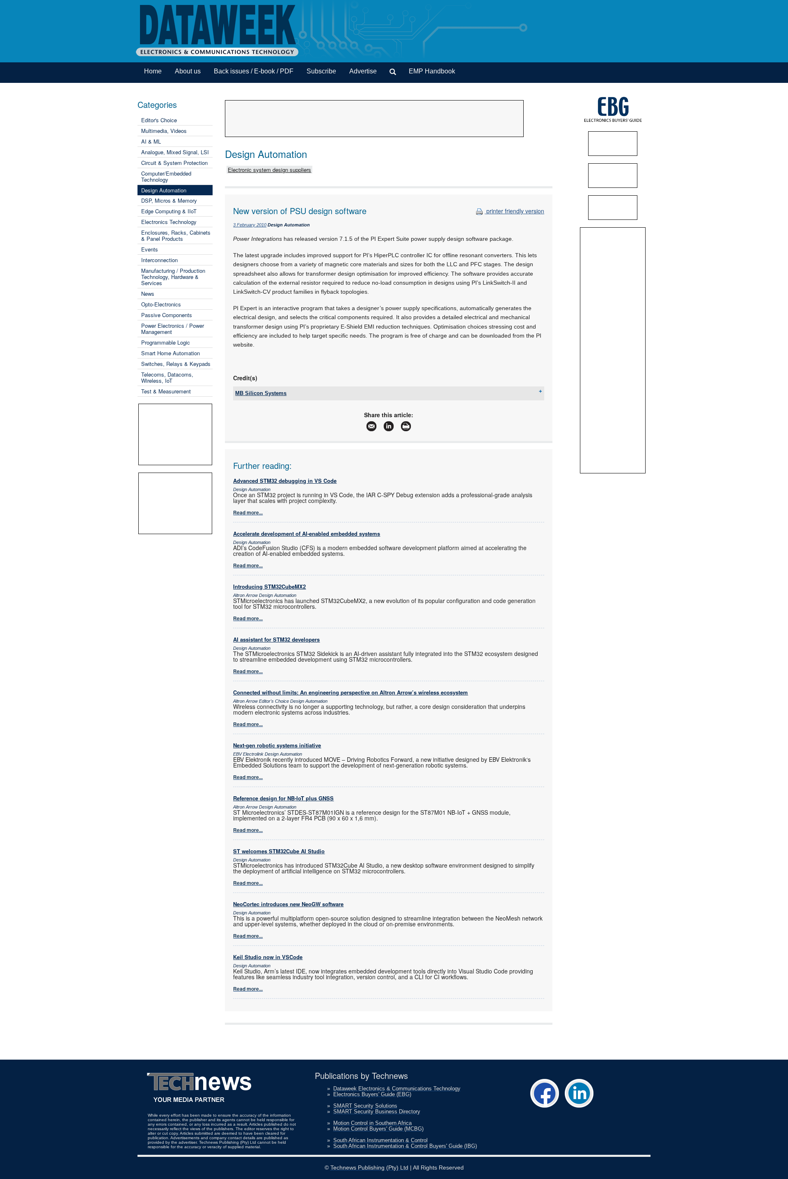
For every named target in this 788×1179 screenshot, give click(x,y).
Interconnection (159, 260)
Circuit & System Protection (174, 163)
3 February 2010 (249, 224)
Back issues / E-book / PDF (253, 71)
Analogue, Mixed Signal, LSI (175, 152)
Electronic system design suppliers (269, 170)
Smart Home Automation (170, 353)
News (147, 293)
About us (188, 71)
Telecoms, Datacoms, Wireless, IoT (167, 377)
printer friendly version (514, 211)
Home (153, 71)
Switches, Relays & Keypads (176, 364)
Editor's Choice (159, 120)
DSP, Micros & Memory (169, 200)
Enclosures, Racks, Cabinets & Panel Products (176, 235)
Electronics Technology (169, 222)
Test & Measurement (166, 391)
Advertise (363, 71)
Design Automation (163, 190)
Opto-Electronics (161, 304)
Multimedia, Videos (164, 131)
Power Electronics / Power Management (172, 329)
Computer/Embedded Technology (166, 176)
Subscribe (321, 71)
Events (149, 249)
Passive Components (166, 315)
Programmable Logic (165, 342)
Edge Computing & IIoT (169, 211)
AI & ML (151, 141)
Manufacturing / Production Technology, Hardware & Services (173, 277)
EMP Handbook (432, 71)
